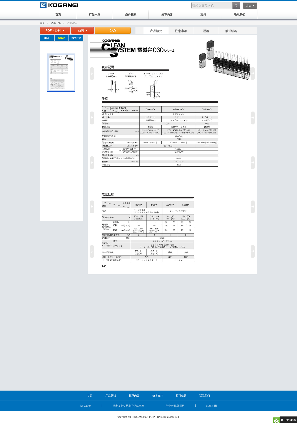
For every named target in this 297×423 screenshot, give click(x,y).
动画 (81, 30)
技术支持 (157, 395)
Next (253, 161)
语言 (249, 5)
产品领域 (110, 395)
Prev (91, 161)
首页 (42, 22)
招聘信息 (181, 395)
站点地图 (211, 405)
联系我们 (204, 395)
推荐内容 (134, 395)
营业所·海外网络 (175, 405)
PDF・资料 (54, 30)
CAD (113, 30)
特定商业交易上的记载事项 (128, 405)
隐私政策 (85, 405)
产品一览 (56, 22)
